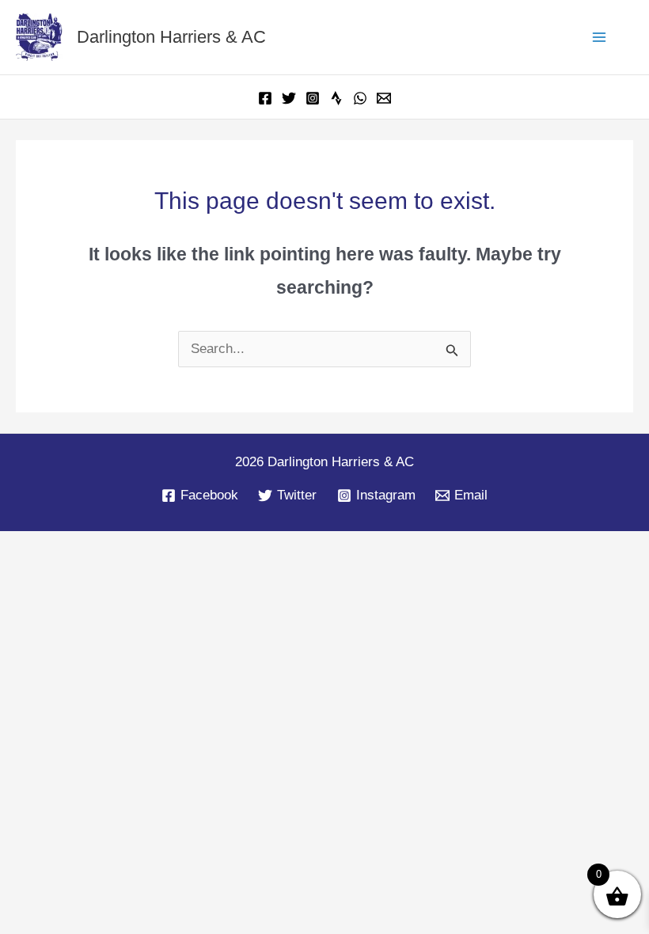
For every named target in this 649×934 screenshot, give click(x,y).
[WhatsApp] (360, 98)
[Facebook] (265, 98)
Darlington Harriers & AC (171, 37)
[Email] (384, 98)
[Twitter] (289, 98)
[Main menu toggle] (600, 37)
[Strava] (336, 98)
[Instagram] (313, 98)
